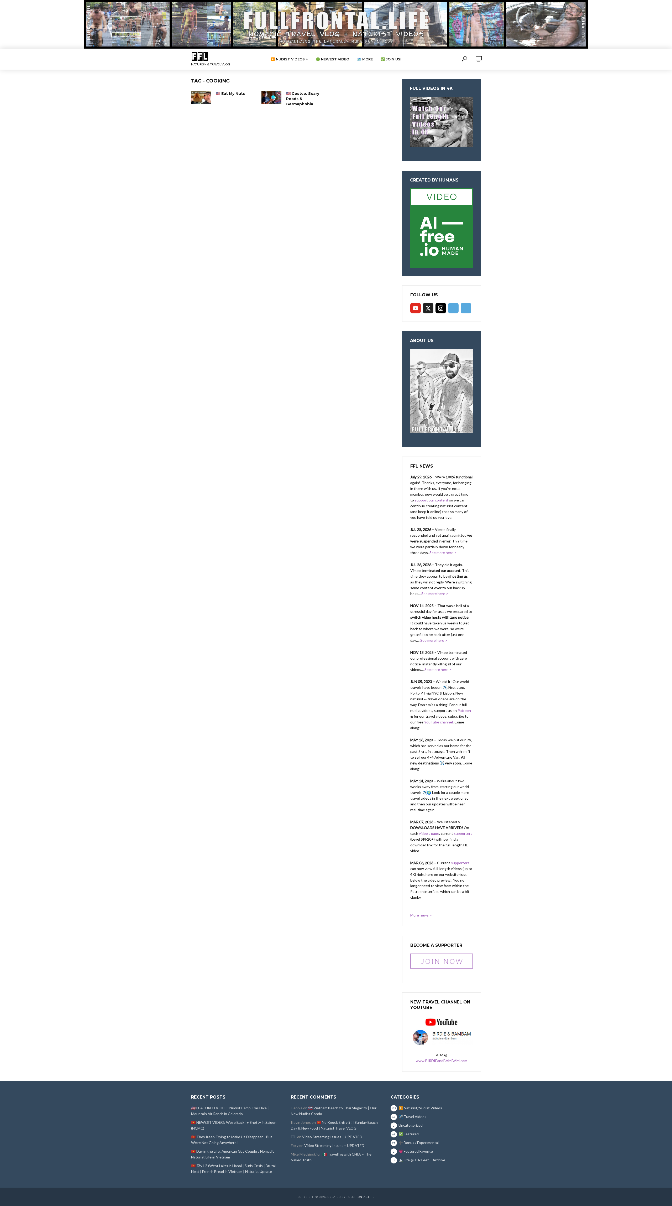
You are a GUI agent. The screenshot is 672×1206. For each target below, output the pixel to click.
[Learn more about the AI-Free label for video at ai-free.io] (441, 227)
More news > (421, 915)
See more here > (442, 552)
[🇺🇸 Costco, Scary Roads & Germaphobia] (271, 97)
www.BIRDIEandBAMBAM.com (441, 1060)
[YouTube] (415, 308)
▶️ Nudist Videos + (289, 59)
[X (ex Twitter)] (428, 308)
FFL (293, 1137)
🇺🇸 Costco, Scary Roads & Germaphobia (302, 98)
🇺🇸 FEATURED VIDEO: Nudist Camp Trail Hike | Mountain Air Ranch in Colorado (230, 1111)
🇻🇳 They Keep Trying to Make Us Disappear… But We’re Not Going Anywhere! (231, 1140)
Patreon (464, 710)
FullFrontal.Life (360, 1196)
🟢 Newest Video (332, 59)
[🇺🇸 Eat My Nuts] (201, 97)
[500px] (453, 308)
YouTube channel (438, 722)
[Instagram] (440, 308)
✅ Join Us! (391, 59)
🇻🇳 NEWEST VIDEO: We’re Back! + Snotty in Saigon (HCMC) (233, 1125)
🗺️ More (365, 59)
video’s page (429, 833)
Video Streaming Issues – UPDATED (332, 1137)
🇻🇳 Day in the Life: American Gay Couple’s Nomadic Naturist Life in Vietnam (232, 1154)
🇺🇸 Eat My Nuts (230, 93)
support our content (431, 500)
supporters (463, 833)
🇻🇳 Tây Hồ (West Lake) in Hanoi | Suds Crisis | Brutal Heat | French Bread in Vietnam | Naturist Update (233, 1168)
